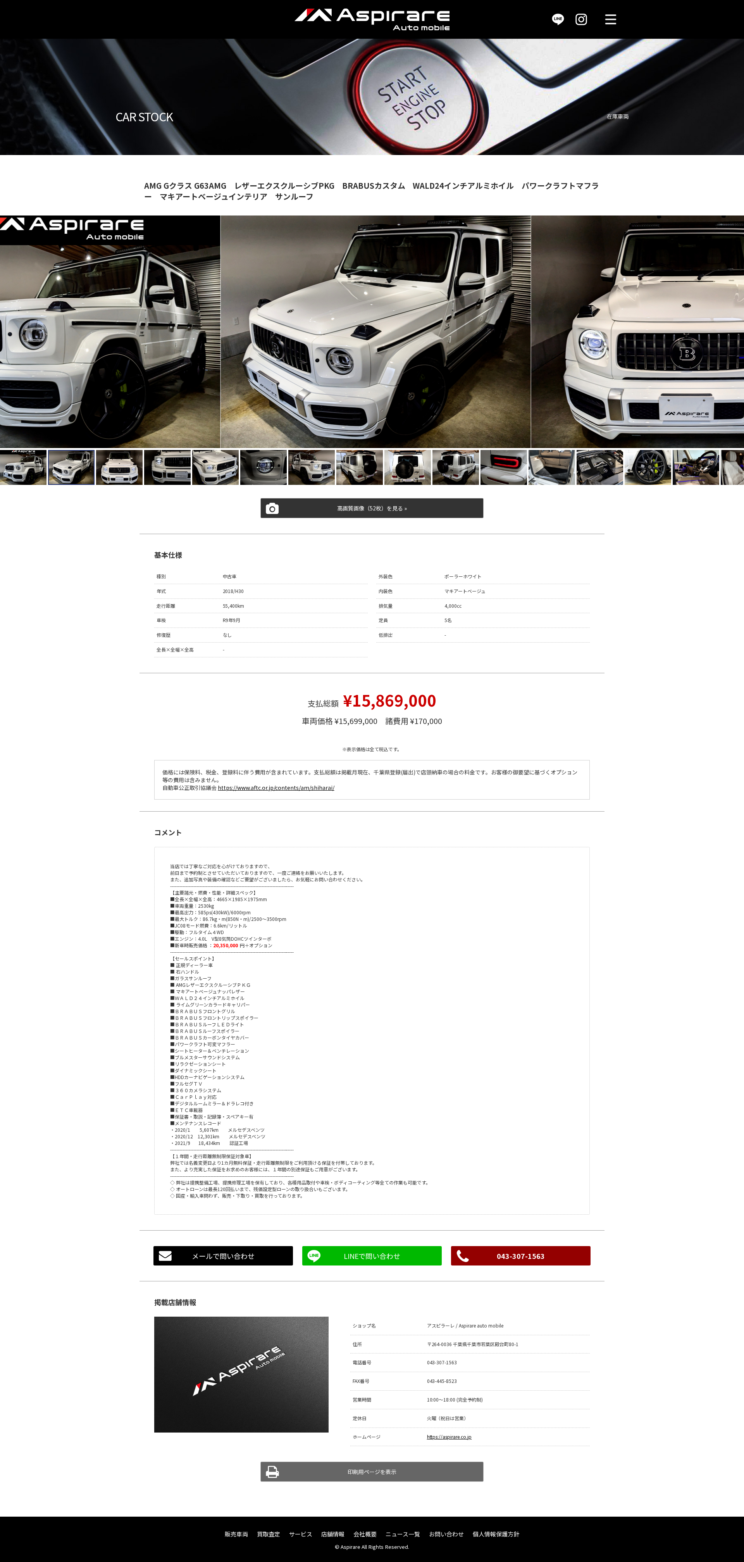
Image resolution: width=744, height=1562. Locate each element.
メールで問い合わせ (223, 1256)
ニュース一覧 (403, 1534)
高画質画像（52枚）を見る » (372, 508)
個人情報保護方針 (496, 1534)
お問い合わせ (446, 1534)
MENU (610, 19)
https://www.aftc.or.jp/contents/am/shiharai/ (276, 787)
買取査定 (268, 1534)
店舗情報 (332, 1534)
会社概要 (365, 1534)
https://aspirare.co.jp (449, 1436)
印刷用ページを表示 (372, 1472)
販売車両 (236, 1534)
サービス (300, 1534)
